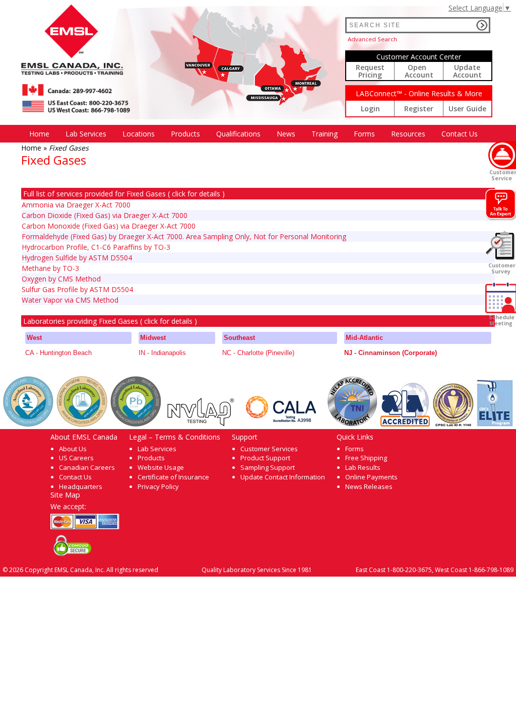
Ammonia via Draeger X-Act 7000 (76, 204)
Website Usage (161, 467)
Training (324, 133)
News (286, 133)
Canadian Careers (87, 467)
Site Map (65, 494)
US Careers (76, 457)
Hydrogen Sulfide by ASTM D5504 (77, 257)
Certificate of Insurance (173, 476)
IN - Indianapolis (162, 353)
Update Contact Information (282, 476)
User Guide (467, 108)
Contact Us (459, 133)
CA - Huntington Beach (58, 353)
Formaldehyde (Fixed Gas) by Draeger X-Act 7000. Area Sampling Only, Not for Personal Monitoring (184, 236)
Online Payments (371, 476)
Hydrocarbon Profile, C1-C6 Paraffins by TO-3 (96, 247)
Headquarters (80, 486)
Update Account (467, 71)
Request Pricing (370, 71)
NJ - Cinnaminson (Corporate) (390, 353)
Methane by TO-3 (50, 268)
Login (370, 108)
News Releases (369, 486)
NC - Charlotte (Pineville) (258, 353)
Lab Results (362, 467)
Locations (138, 133)
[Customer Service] (502, 155)
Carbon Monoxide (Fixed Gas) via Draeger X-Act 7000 (109, 226)
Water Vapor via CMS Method (70, 300)
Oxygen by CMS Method (61, 279)
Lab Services (157, 448)
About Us (73, 448)
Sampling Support (267, 467)
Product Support (265, 457)
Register (418, 108)
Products (185, 133)
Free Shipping (366, 457)
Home (39, 133)
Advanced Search (372, 39)
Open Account (419, 71)
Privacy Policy (158, 486)
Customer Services (269, 448)
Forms (364, 133)
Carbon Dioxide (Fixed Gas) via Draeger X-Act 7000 (104, 215)
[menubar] (253, 134)
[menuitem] (39, 134)
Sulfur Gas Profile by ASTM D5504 (77, 289)
